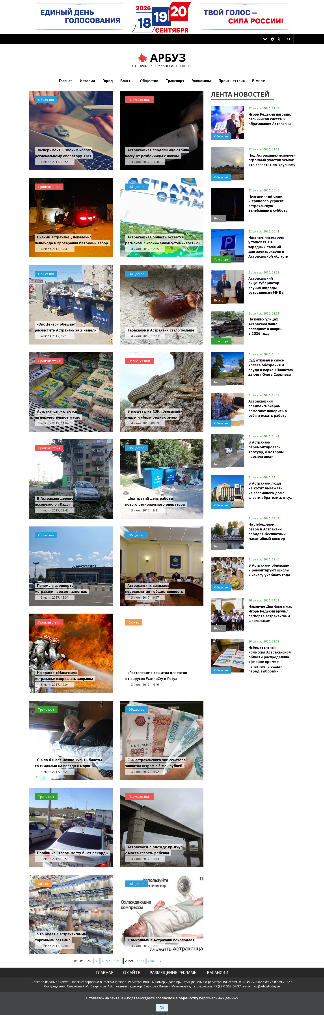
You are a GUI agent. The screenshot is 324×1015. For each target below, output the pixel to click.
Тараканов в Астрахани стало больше (160, 330)
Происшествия (232, 80)
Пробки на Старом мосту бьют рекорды (72, 852)
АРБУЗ (162, 59)
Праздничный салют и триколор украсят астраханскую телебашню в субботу (267, 203)
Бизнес (133, 622)
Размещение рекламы (173, 972)
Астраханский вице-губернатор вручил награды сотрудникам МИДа (265, 285)
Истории (87, 80)
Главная (65, 80)
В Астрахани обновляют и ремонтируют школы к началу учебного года (269, 570)
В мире (258, 80)
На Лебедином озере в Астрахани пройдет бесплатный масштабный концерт (267, 531)
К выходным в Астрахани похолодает (160, 939)
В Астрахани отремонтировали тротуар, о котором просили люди (266, 449)
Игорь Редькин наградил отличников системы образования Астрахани (270, 119)
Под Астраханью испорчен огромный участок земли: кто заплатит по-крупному (271, 160)
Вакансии (217, 972)
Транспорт (175, 80)
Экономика (201, 80)
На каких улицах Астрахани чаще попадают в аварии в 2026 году (265, 326)
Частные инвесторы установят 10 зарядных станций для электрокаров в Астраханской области (268, 247)
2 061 (152, 961)
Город (107, 80)
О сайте (131, 972)
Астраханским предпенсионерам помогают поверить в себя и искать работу (267, 408)
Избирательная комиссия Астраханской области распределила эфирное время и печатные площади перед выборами (269, 659)
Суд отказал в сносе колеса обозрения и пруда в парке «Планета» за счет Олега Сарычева (270, 367)
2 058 (117, 961)
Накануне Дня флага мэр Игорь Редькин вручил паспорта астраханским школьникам (270, 613)
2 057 (106, 961)
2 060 (140, 961)
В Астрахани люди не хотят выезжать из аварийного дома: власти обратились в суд (270, 490)
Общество (149, 80)
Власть (126, 80)
